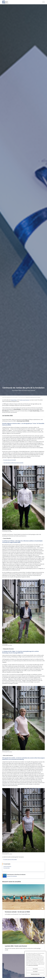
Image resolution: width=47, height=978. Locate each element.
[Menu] (43, 2)
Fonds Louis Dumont (21, 397)
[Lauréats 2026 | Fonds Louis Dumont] (23, 935)
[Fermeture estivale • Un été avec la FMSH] (23, 901)
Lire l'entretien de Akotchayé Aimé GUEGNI (13, 462)
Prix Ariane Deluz (6, 867)
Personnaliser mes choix (35, 974)
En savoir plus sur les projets (10, 859)
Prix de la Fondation (14, 397)
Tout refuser (35, 971)
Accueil (3, 397)
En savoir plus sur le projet (9, 460)
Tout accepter (35, 968)
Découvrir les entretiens (12, 876)
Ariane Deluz (14, 400)
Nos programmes (8, 397)
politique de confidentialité (33, 965)
